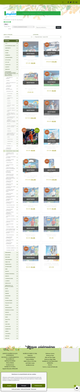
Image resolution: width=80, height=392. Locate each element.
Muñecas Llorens (50, 353)
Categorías (35, 34)
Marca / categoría (8, 34)
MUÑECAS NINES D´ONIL (30, 353)
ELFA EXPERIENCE (30, 357)
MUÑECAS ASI (30, 365)
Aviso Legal (33, 389)
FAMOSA (30, 355)
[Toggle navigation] (63, 2)
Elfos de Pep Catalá (50, 357)
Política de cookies (16, 389)
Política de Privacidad (25, 389)
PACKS (50, 365)
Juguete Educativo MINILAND (10, 368)
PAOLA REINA (10, 363)
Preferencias (38, 385)
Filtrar (6, 24)
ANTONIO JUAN (30, 363)
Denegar (23, 385)
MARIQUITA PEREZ (10, 361)
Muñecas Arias (50, 355)
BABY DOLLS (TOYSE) (30, 361)
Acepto (9, 385)
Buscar (58, 27)
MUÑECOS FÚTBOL (10, 366)
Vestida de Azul (10, 364)
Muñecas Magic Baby (50, 359)
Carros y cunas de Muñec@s (50, 367)
